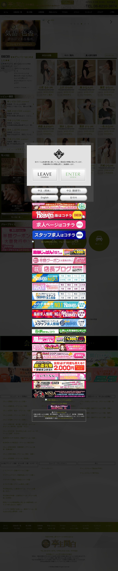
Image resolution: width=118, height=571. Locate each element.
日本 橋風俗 (63, 403)
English (45, 197)
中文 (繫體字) (73, 190)
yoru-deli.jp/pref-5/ (50, 416)
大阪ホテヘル (55, 403)
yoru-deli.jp (61, 412)
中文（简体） (45, 190)
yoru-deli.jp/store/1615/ (65, 418)
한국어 (73, 197)
